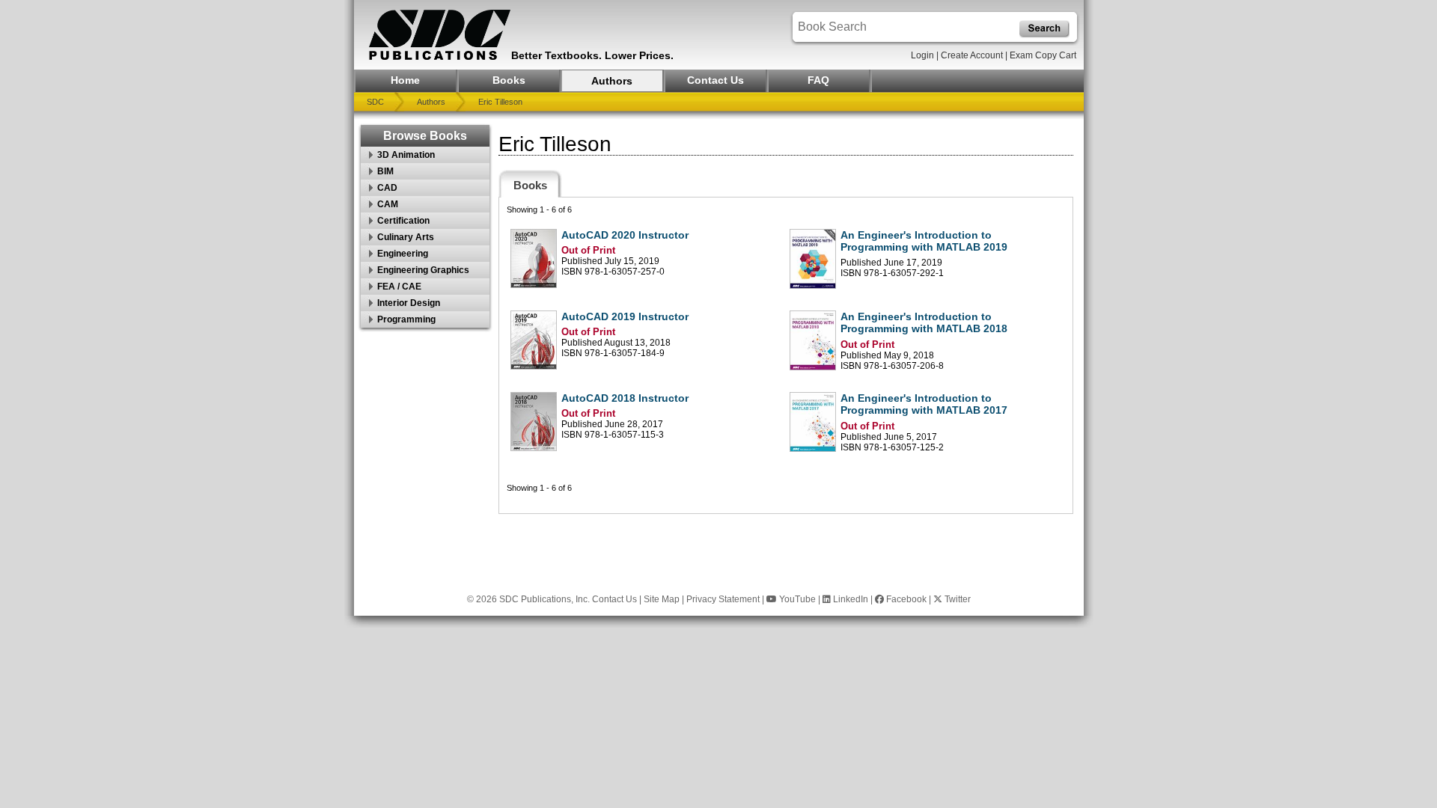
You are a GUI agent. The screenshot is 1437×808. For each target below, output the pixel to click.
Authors (611, 81)
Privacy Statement (723, 599)
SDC (375, 101)
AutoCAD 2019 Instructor (625, 316)
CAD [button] (387, 188)
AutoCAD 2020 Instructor (625, 235)
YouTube (796, 599)
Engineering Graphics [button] (423, 270)
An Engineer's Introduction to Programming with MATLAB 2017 (923, 404)
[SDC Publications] (440, 35)
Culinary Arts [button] (405, 237)
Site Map (662, 599)
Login (922, 55)
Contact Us (715, 80)
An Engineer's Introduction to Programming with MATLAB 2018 (923, 322)
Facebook (905, 599)
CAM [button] (387, 204)
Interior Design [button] (408, 303)
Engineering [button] (402, 253)
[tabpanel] (786, 355)
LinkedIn (849, 599)
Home (405, 80)
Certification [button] (403, 220)
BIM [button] (385, 171)
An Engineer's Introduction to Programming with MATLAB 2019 (923, 241)
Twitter (956, 599)
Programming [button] (406, 319)
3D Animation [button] (406, 155)
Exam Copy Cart (1043, 55)
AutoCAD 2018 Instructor (625, 398)
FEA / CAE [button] (399, 286)
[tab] (530, 184)
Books (508, 80)
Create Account (972, 55)
